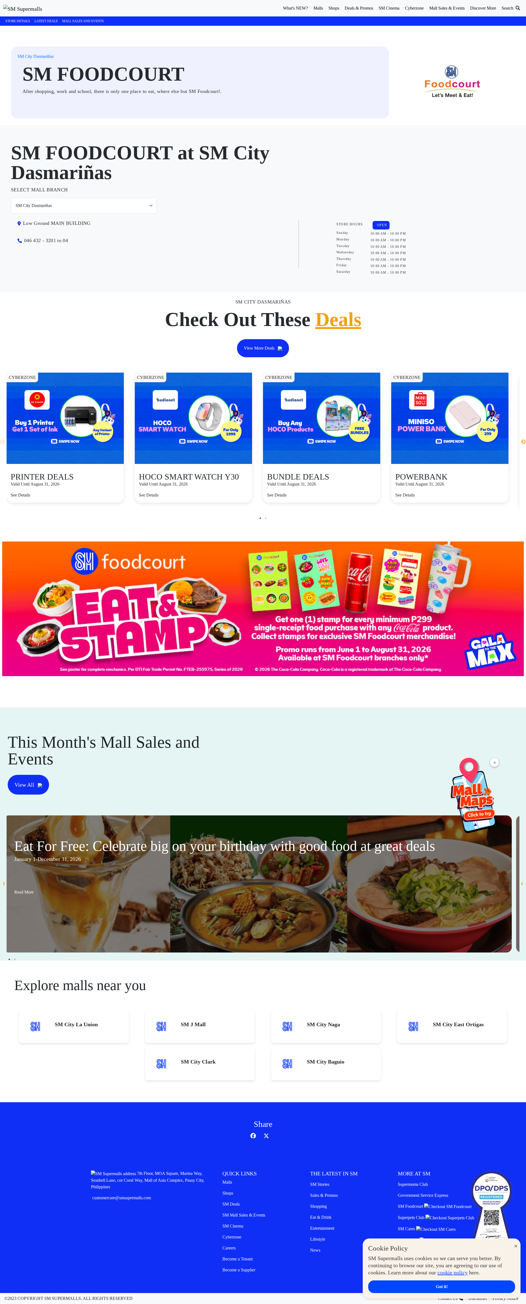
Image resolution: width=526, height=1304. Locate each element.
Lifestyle (317, 1239)
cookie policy (453, 1272)
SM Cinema (232, 1226)
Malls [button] (318, 8)
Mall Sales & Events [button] (447, 8)
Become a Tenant (237, 1259)
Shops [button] (333, 8)
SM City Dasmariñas (36, 56)
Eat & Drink (320, 1217)
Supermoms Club (413, 1184)
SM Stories (319, 1184)
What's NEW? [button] (295, 8)
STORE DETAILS (17, 21)
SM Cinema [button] (389, 8)
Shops (227, 1193)
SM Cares (407, 1228)
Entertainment (322, 1228)
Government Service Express (423, 1195)
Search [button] (508, 8)
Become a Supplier (238, 1270)
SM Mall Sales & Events (243, 1215)
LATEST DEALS (46, 21)
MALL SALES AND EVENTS (83, 21)
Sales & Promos (324, 1195)
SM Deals (231, 1204)
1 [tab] (260, 518)
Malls (227, 1182)
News (315, 1250)
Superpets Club (411, 1217)
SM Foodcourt (411, 1206)
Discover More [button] (483, 8)
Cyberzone (231, 1237)
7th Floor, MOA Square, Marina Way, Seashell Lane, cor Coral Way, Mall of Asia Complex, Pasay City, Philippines (147, 1180)
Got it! (442, 1286)
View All (25, 785)
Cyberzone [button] (414, 8)
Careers (229, 1248)
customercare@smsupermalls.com (121, 1197)
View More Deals (260, 348)
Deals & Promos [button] (359, 8)
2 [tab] (265, 518)
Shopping (318, 1206)
